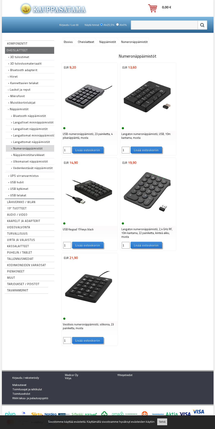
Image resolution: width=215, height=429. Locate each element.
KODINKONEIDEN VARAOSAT (26, 265)
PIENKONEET (16, 271)
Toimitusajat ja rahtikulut (27, 389)
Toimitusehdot (21, 393)
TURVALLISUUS (17, 233)
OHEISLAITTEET (17, 50)
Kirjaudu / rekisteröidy (25, 377)
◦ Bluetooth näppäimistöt (28, 116)
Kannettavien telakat (23, 83)
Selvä (162, 421)
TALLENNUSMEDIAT (20, 259)
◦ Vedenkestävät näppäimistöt (32, 168)
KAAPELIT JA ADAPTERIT (23, 221)
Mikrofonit (16, 96)
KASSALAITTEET (18, 246)
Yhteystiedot (124, 375)
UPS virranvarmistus (23, 176)
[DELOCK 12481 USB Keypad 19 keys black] (88, 218)
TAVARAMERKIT (17, 290)
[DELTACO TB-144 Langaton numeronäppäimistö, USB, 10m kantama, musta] (147, 122)
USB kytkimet (18, 189)
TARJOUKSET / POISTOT (23, 284)
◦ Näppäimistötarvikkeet (28, 155)
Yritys (68, 378)
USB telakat (17, 195)
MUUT (11, 278)
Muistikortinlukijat (21, 102)
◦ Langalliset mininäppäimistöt (32, 122)
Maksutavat (19, 385)
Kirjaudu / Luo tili (69, 25)
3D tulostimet (18, 57)
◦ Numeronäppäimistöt (27, 148)
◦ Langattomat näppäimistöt (30, 142)
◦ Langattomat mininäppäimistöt (33, 135)
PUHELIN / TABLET (19, 252)
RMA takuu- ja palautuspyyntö (30, 398)
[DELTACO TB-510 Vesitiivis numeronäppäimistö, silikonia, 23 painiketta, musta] (88, 313)
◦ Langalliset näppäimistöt (29, 129)
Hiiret (13, 76)
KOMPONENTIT (17, 43)
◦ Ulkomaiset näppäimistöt (29, 161)
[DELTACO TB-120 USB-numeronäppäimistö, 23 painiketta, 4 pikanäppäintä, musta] (88, 122)
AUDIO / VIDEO (17, 215)
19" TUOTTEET (17, 208)
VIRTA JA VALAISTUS (21, 240)
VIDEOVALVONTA (18, 227)
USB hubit (16, 182)
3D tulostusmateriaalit (25, 63)
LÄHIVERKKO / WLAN (21, 202)
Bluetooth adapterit (22, 70)
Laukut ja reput (19, 89)
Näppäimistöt (19, 109)
